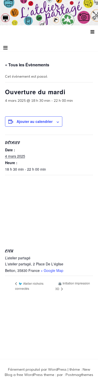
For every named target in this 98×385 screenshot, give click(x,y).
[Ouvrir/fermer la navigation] (5, 48)
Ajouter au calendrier (35, 121)
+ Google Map (52, 270)
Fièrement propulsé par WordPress (38, 369)
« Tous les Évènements (27, 65)
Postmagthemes (79, 374)
